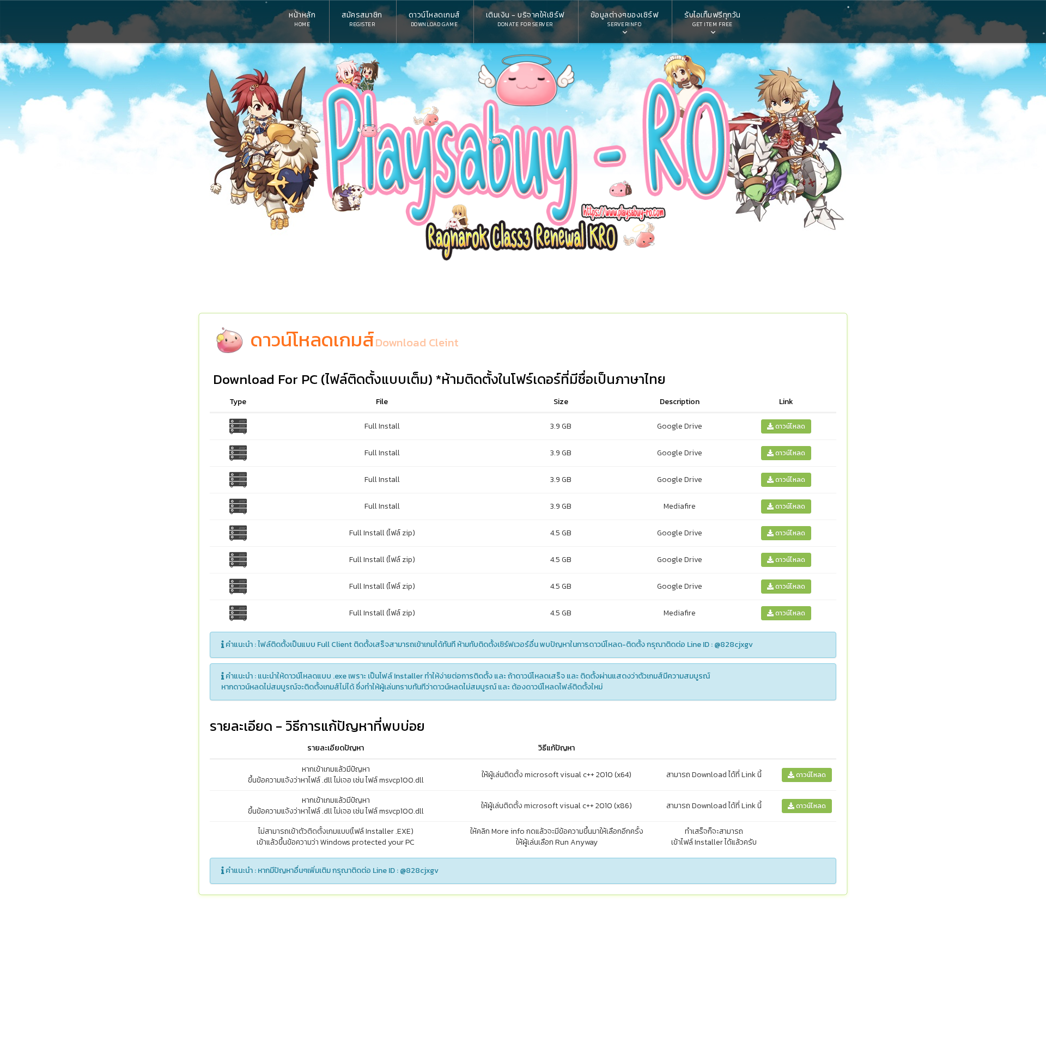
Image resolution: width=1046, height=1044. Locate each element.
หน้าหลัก (302, 18)
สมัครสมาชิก (362, 18)
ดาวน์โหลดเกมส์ (434, 18)
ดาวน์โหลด (789, 426)
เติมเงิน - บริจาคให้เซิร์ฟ (525, 18)
